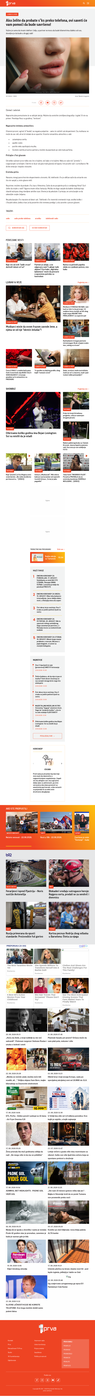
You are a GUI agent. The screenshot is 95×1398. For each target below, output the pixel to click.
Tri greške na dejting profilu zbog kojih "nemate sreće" (47, 372)
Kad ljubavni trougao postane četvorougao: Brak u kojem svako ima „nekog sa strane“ (76, 343)
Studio (10, 1352)
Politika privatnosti (40, 1356)
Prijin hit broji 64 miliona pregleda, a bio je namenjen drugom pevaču (73, 415)
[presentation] (33, 764)
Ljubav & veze (12, 14)
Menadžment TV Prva (15, 1348)
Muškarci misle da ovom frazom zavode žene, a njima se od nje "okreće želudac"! (31, 328)
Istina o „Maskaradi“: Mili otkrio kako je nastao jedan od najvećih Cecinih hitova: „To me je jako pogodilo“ (47, 478)
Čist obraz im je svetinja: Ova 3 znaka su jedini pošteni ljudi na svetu (49, 610)
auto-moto (11, 887)
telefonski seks (52, 218)
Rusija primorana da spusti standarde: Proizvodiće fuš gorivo (24, 935)
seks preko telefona (22, 218)
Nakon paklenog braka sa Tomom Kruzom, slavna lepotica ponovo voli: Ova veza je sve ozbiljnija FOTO (75, 446)
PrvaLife (67, 1362)
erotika (38, 218)
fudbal (52, 929)
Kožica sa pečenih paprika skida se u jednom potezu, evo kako (76, 267)
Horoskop (38, 749)
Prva (9, 1344)
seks (8, 218)
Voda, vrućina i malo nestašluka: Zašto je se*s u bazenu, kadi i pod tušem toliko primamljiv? (75, 373)
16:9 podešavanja (13, 1356)
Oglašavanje (12, 1360)
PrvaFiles (67, 1366)
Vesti (43, 833)
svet (8, 929)
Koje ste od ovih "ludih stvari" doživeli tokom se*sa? (18, 266)
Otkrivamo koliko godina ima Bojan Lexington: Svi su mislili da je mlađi (31, 435)
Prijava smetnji (39, 1348)
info (51, 887)
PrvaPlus (67, 1346)
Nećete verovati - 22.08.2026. (19, 837)
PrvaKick (67, 1358)
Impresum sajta (39, 1340)
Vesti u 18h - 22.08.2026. (51, 837)
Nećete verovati (13, 833)
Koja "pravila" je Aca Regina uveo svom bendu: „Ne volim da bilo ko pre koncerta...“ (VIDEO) (18, 477)
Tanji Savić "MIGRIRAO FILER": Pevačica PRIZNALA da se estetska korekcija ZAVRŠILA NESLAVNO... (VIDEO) (74, 478)
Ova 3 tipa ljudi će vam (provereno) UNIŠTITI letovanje (47, 666)
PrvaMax (67, 1350)
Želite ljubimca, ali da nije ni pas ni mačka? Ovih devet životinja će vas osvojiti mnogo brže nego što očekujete (48, 680)
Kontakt (10, 1340)
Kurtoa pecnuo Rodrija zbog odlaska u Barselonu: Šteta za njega (68, 935)
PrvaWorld (68, 1354)
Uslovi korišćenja (39, 1344)
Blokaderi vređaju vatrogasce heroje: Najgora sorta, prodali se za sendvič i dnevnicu (69, 894)
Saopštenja (37, 1352)
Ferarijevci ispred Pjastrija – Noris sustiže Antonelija (24, 893)
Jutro (77, 833)
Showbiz (10, 429)
